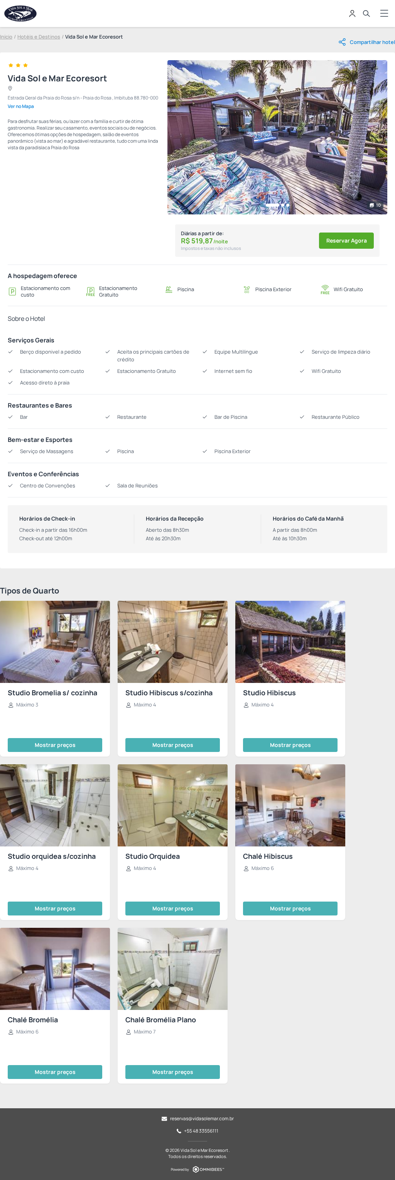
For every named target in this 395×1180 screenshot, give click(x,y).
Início (6, 36)
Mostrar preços (55, 744)
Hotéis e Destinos (38, 36)
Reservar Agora (346, 240)
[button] (272, 205)
